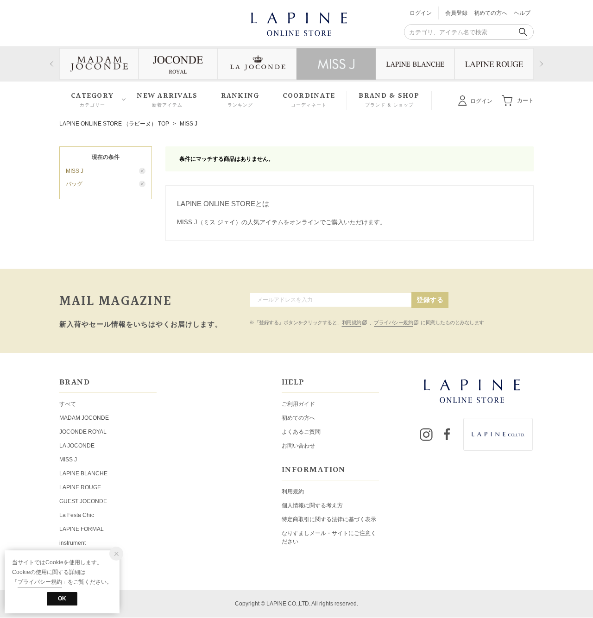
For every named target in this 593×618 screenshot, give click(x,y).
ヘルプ (522, 13)
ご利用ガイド (298, 404)
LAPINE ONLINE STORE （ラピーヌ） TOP (114, 123)
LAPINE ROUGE (80, 487)
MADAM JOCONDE (84, 418)
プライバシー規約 (393, 322)
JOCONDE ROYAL (83, 432)
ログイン (421, 13)
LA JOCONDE (77, 445)
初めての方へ (490, 13)
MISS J (188, 123)
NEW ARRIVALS (167, 100)
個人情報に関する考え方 (312, 505)
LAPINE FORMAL (81, 529)
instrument (72, 543)
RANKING (240, 100)
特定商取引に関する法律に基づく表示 (329, 519)
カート (525, 100)
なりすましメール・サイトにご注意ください (329, 537)
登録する (429, 299)
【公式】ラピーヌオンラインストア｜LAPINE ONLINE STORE (298, 23)
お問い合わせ (298, 445)
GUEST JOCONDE (83, 501)
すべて (67, 404)
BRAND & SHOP (389, 100)
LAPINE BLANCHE (83, 473)
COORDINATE (309, 100)
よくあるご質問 (301, 432)
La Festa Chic (76, 515)
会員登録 (456, 13)
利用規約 (351, 322)
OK (62, 598)
